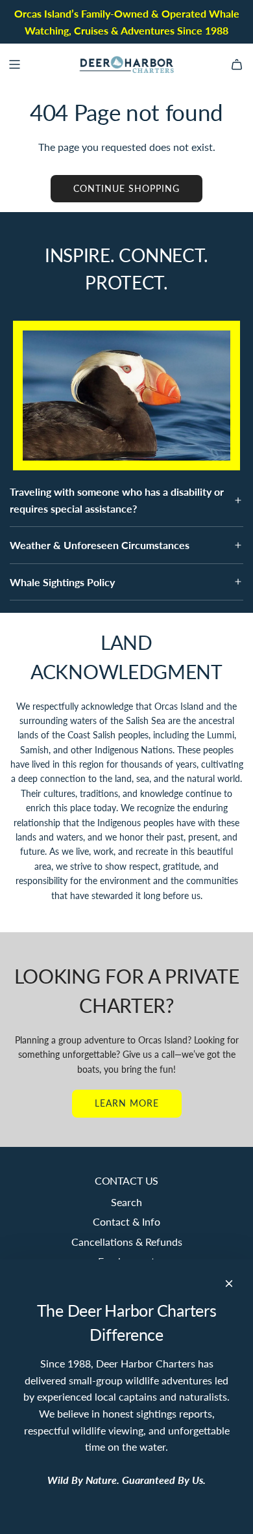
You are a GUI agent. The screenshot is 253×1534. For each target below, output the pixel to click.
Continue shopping (126, 188)
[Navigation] (14, 64)
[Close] (229, 1283)
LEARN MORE (127, 1103)
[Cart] (237, 64)
